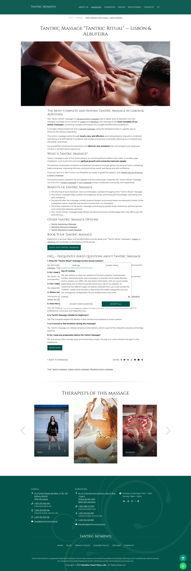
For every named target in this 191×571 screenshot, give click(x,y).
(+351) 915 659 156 (41, 510)
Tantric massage (59, 369)
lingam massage (68, 182)
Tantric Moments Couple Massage (66, 230)
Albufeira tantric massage (101, 369)
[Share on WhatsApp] (131, 360)
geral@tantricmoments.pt (46, 521)
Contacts (149, 7)
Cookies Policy (101, 545)
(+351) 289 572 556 (86, 506)
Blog (69, 545)
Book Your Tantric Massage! (64, 247)
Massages (96, 7)
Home (71, 18)
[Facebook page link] (132, 501)
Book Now (54, 348)
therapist (51, 268)
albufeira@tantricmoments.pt (91, 524)
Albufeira (95, 122)
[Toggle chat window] (183, 566)
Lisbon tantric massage (78, 369)
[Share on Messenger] (135, 360)
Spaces (121, 7)
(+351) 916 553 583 (86, 513)
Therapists (109, 7)
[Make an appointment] (183, 558)
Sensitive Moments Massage (64, 227)
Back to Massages (58, 360)
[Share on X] (124, 360)
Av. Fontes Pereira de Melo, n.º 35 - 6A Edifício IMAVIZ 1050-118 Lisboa (51, 496)
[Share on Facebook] (121, 360)
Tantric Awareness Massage (63, 224)
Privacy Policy (82, 545)
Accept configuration (81, 304)
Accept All (115, 304)
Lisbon (83, 122)
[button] (95, 296)
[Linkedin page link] (124, 501)
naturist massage (87, 129)
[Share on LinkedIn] (128, 360)
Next (168, 431)
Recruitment (134, 7)
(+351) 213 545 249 (42, 503)
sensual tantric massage (88, 119)
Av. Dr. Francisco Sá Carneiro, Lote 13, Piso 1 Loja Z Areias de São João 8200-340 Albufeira (97, 497)
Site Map (116, 545)
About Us (83, 7)
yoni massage (85, 182)
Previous (23, 431)
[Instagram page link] (128, 501)
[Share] (142, 360)
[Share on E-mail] (138, 360)
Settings (76, 265)
